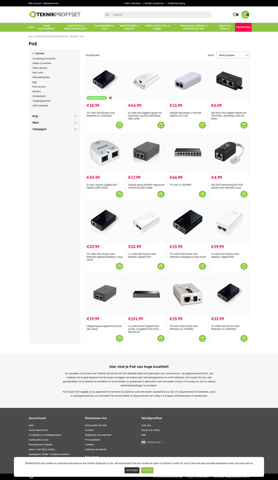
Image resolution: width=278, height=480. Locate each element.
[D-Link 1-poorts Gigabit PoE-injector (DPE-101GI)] (104, 153)
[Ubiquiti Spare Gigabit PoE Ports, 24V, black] (104, 294)
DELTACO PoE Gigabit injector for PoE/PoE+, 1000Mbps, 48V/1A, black (228, 115)
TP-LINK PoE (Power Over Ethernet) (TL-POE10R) (184, 327)
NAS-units (37, 72)
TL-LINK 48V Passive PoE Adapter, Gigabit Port (142, 255)
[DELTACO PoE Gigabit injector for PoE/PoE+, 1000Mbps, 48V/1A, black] (229, 81)
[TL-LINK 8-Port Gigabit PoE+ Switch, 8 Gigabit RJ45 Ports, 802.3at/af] (146, 294)
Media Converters (41, 63)
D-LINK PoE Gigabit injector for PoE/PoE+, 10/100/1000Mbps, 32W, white (145, 115)
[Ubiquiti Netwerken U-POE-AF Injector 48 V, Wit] (187, 81)
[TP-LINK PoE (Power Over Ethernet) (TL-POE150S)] (229, 294)
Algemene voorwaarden (98, 434)
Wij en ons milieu (150, 430)
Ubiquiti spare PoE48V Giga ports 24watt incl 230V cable (146, 186)
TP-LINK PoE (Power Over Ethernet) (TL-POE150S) (101, 114)
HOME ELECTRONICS (38, 430)
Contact (89, 430)
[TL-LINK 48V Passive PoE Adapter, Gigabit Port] (146, 222)
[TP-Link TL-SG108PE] (187, 153)
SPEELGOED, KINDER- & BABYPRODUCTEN (49, 454)
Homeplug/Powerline (43, 58)
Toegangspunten (41, 100)
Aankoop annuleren (95, 449)
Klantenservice (51, 3)
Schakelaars (39, 96)
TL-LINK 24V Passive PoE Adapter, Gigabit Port (225, 255)
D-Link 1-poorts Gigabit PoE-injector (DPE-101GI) (102, 186)
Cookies (89, 444)
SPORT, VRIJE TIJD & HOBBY (42, 449)
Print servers (39, 86)
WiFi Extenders (40, 105)
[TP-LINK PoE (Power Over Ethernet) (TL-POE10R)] (187, 294)
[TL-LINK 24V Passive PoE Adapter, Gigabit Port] (229, 222)
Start (31, 36)
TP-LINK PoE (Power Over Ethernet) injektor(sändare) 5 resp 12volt (105, 257)
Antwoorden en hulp (96, 425)
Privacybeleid (92, 439)
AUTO (31, 425)
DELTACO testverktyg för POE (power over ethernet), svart (227, 186)
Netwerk (74, 36)
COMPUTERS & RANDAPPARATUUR (51, 36)
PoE (82, 36)
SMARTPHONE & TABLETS (41, 444)
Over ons (146, 425)
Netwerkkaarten (41, 77)
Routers (36, 91)
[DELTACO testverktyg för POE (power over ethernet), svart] (229, 153)
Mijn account (35, 3)
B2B (143, 434)
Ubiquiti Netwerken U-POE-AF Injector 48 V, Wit (185, 114)
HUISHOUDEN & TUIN (38, 439)
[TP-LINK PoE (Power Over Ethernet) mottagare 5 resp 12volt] (187, 222)
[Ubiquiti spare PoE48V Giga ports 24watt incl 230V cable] (146, 153)
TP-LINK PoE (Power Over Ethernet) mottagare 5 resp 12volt (188, 255)
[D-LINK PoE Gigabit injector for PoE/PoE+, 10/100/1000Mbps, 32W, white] (146, 81)
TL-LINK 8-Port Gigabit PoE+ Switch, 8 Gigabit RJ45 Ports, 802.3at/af (143, 329)
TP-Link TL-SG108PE (180, 184)
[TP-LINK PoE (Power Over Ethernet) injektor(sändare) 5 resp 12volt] (104, 222)
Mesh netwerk (39, 67)
